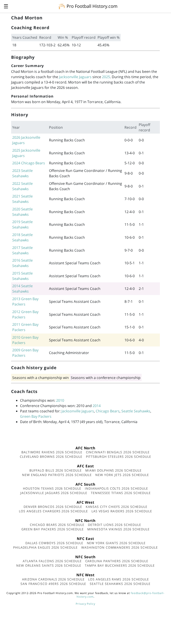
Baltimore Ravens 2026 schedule (51, 452)
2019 (16, 221)
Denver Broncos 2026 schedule (53, 507)
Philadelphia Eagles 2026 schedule (45, 547)
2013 (16, 298)
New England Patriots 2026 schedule (57, 475)
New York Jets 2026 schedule (122, 475)
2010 (16, 337)
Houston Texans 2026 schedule (52, 488)
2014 (16, 285)
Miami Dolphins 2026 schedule (113, 470)
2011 (16, 324)
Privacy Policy (85, 604)
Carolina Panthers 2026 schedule (117, 561)
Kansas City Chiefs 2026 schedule (117, 507)
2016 (16, 260)
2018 (16, 234)
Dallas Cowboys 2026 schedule (54, 543)
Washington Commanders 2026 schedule (119, 547)
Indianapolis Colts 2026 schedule (116, 488)
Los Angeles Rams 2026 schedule (118, 579)
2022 (16, 183)
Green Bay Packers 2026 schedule (52, 529)
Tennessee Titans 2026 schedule (121, 493)
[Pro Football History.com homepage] (61, 6)
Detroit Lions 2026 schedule (114, 525)
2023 (16, 170)
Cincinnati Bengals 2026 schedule (118, 452)
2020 (16, 209)
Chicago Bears (33, 163)
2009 (16, 350)
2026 (16, 137)
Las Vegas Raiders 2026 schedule (122, 511)
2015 (16, 273)
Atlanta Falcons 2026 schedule (52, 561)
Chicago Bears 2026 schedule (57, 525)
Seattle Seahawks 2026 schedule (120, 584)
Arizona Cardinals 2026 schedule (53, 579)
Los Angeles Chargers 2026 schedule (53, 511)
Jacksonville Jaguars (75, 76)
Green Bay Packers (35, 416)
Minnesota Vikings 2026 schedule (118, 529)
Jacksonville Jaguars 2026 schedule (53, 493)
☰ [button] (6, 6)
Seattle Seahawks (135, 411)
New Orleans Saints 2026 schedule (48, 565)
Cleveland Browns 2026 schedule (51, 456)
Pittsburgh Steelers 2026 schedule (118, 456)
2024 (16, 163)
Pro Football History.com (92, 6)
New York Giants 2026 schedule (116, 543)
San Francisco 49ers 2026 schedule (53, 584)
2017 (16, 247)
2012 (16, 311)
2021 (16, 196)
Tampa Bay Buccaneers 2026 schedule (120, 565)
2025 (106, 76)
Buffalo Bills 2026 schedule (55, 470)
